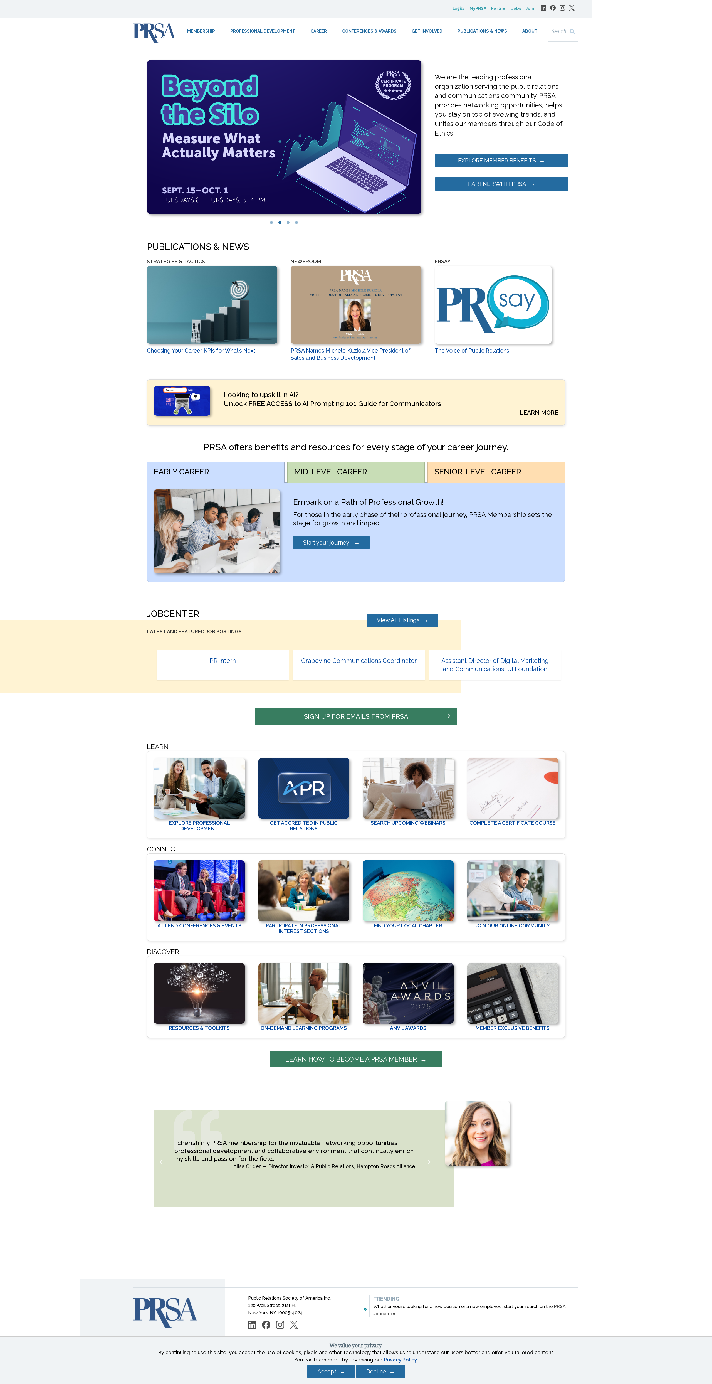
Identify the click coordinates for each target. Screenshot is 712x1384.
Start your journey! (327, 542)
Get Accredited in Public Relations (304, 825)
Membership (201, 31)
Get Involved (427, 31)
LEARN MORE (539, 412)
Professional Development (262, 31)
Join (530, 8)
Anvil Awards (408, 1028)
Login (458, 8)
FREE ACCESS (270, 404)
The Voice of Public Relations (472, 350)
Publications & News (482, 31)
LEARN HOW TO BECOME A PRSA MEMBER (351, 1059)
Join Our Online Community (512, 926)
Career (318, 31)
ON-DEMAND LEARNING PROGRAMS (304, 1028)
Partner (499, 8)
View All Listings (398, 620)
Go (574, 31)
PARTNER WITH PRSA (497, 184)
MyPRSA (477, 8)
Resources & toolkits (199, 1028)
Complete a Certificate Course (512, 823)
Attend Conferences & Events (199, 926)
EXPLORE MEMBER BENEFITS (497, 160)
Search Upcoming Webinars (408, 823)
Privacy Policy (400, 1360)
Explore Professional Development (199, 825)
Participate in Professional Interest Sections (304, 928)
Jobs (516, 8)
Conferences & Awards (369, 31)
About (530, 31)
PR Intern (223, 660)
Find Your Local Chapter (408, 926)
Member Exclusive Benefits (513, 1028)
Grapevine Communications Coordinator (359, 660)
